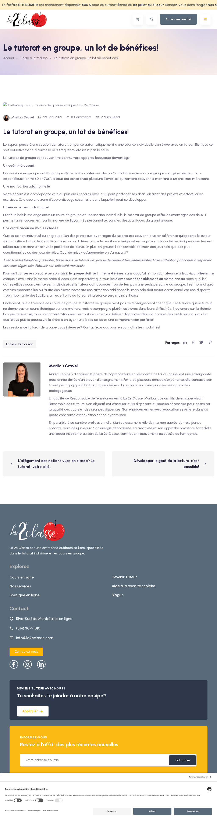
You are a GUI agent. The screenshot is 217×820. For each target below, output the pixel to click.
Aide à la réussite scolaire (133, 586)
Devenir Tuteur (124, 577)
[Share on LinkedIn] (185, 343)
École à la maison (19, 344)
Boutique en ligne (24, 595)
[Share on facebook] (193, 343)
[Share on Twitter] (201, 343)
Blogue (118, 595)
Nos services (20, 586)
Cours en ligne (22, 577)
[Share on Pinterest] (210, 343)
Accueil (8, 58)
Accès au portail (178, 19)
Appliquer (30, 711)
